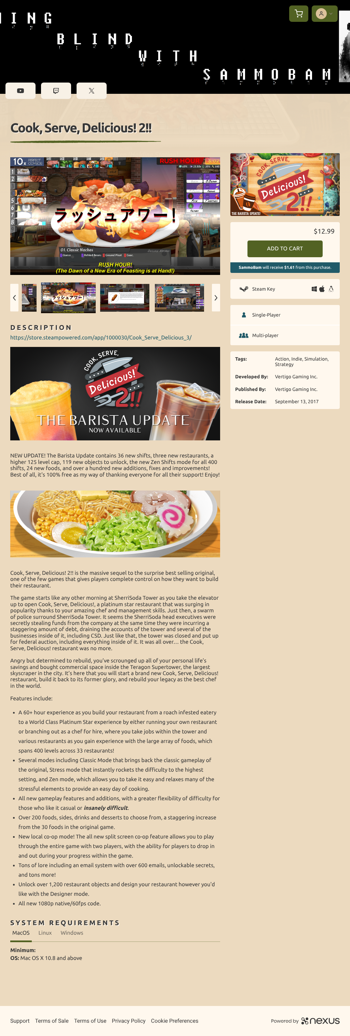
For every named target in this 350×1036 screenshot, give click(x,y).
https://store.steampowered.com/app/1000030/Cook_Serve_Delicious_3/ (101, 338)
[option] (115, 216)
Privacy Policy (129, 1021)
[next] (216, 297)
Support (19, 1021)
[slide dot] (68, 297)
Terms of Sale (51, 1021)
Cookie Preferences (175, 1021)
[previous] (14, 297)
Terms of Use (90, 1021)
